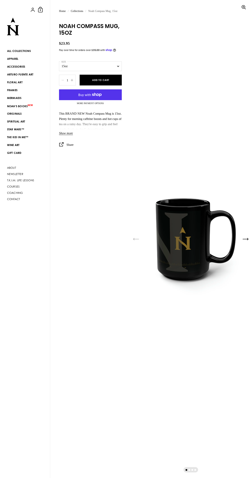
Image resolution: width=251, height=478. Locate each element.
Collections (77, 11)
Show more (66, 133)
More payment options (90, 103)
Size (63, 62)
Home (62, 11)
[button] (186, 470)
